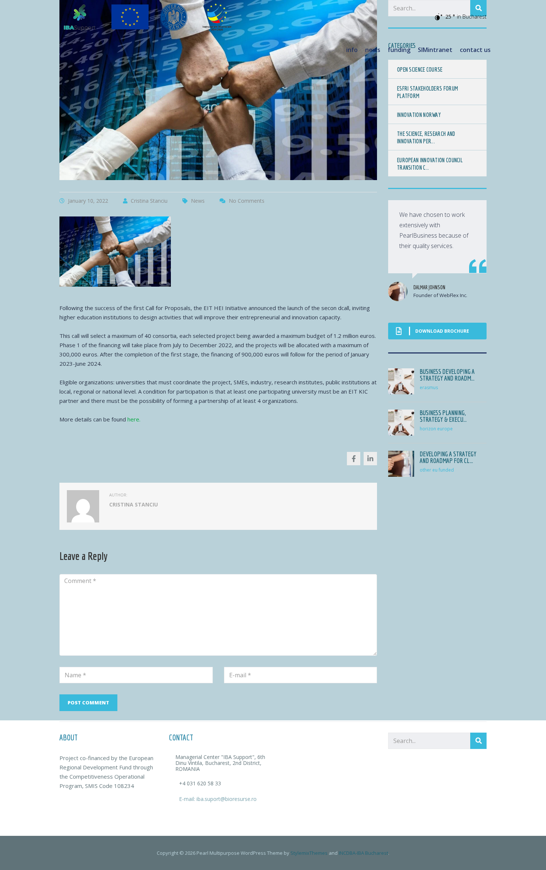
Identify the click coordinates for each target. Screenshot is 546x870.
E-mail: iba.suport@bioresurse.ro (218, 798)
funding (399, 50)
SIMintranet (435, 50)
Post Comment (88, 702)
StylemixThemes (309, 853)
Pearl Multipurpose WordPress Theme (239, 853)
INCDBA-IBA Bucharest (363, 853)
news (372, 50)
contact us (475, 50)
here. (133, 419)
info (352, 50)
